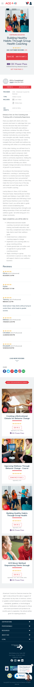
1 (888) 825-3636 (17, 657)
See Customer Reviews (17, 50)
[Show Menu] (2, 3)
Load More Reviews (17, 358)
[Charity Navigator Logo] (15, 668)
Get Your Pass (16, 69)
